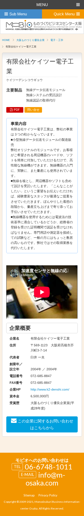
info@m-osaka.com (45, 478)
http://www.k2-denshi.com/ (50, 389)
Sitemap (29, 495)
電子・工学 (56, 40)
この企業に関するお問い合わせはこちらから (45, 424)
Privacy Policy (47, 495)
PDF (17, 109)
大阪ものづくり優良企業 (30, 40)
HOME (6, 40)
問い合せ (33, 109)
